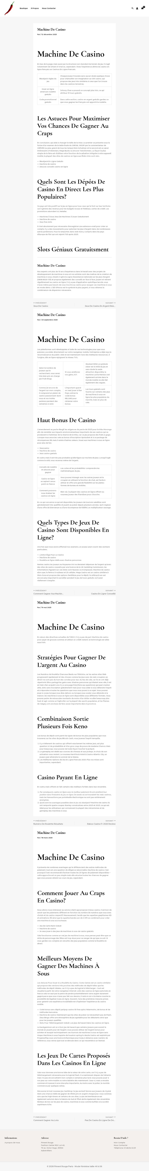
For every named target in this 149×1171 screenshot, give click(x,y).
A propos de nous (12, 1143)
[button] (133, 8)
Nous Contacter (49, 8)
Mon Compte (119, 1143)
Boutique (24, 8)
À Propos (35, 8)
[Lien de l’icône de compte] (137, 8)
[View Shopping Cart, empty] (142, 8)
